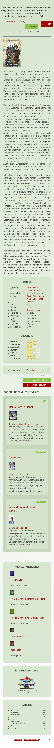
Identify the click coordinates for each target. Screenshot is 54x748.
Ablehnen (46, 23)
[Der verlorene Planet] (13, 415)
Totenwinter (16, 457)
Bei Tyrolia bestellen (36, 384)
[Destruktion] (12, 643)
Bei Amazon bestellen (37, 380)
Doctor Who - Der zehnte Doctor (36, 299)
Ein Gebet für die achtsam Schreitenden (29, 598)
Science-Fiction (34, 310)
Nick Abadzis (33, 287)
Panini (30, 307)
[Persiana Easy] (12, 573)
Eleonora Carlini (34, 290)
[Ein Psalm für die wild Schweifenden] (12, 611)
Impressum (18, 740)
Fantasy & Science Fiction (27, 424)
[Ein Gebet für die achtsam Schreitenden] (12, 592)
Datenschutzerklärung (32, 740)
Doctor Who (32, 296)
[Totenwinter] (12, 465)
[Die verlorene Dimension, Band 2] (11, 519)
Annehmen (31, 26)
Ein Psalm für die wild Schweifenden (27, 617)
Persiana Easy (16, 579)
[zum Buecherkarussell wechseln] (27, 682)
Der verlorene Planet (21, 407)
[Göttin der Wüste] (12, 630)
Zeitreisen (31, 370)
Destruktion (15, 649)
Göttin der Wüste (18, 636)
